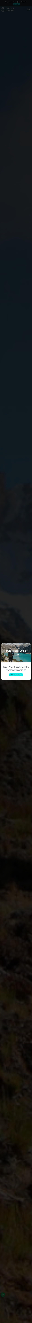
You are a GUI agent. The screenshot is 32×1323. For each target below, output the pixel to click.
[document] (16, 661)
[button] (28, 646)
